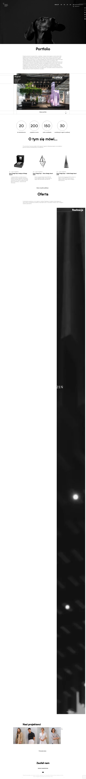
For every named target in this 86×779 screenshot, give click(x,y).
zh (67, 4)
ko (70, 4)
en (61, 4)
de (64, 4)
